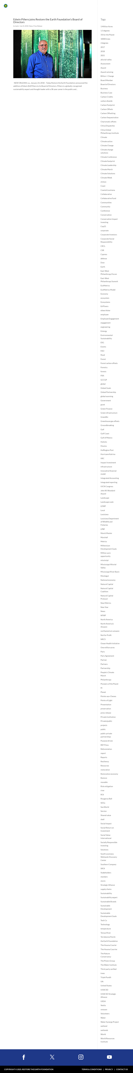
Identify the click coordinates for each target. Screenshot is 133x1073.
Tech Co (104, 920)
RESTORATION (102, 6)
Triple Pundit (106, 977)
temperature (106, 928)
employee (104, 314)
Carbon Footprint (108, 105)
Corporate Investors (109, 234)
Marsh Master (106, 533)
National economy (108, 580)
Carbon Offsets (107, 109)
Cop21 (103, 226)
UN (102, 981)
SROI (103, 868)
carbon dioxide (106, 101)
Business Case (106, 93)
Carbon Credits (107, 97)
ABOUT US (62, 6)
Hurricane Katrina (108, 454)
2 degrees (104, 43)
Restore (104, 778)
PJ (101, 688)
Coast (103, 186)
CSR (102, 250)
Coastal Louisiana (108, 190)
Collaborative (106, 194)
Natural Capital (107, 584)
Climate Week (106, 177)
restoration (105, 770)
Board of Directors (108, 84)
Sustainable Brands (108, 901)
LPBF (103, 529)
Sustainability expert (109, 897)
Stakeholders (106, 872)
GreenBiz (104, 417)
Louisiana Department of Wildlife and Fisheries (110, 521)
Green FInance (106, 409)
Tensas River (106, 933)
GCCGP (104, 380)
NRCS (103, 639)
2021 (103, 55)
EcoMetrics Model (108, 290)
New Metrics (106, 603)
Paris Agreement (107, 656)
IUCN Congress (107, 486)
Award (103, 68)
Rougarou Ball (106, 798)
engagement (106, 323)
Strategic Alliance (108, 885)
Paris (103, 651)
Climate (104, 137)
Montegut (105, 576)
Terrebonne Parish (108, 937)
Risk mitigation (107, 786)
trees (103, 973)
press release (106, 713)
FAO (102, 351)
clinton (103, 182)
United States (106, 985)
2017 (103, 47)
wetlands (104, 1030)
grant (103, 404)
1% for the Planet (107, 35)
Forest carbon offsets (109, 363)
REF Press (105, 745)
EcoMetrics (105, 285)
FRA (102, 375)
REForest (91, 6)
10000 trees (105, 39)
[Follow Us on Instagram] (81, 1059)
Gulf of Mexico (106, 438)
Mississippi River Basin (110, 572)
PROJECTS (115, 6)
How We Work (77, 6)
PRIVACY (109, 1069)
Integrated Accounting (110, 478)
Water (103, 1018)
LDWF (103, 506)
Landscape (105, 498)
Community (105, 206)
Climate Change (107, 145)
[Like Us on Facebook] (24, 1059)
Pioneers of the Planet (109, 684)
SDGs (103, 803)
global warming (107, 396)
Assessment (105, 63)
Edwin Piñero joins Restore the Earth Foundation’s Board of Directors (48, 21)
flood (103, 355)
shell (102, 819)
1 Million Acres (107, 26)
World (103, 1034)
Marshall (104, 537)
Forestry (104, 367)
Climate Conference (109, 157)
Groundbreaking (107, 425)
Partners (104, 664)
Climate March (107, 169)
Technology (105, 924)
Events (103, 347)
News (31, 26)
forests (103, 371)
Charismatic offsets (108, 121)
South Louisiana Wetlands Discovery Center (109, 857)
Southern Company (108, 864)
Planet (103, 692)
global (103, 384)
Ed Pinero (104, 306)
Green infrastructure (109, 413)
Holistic (104, 442)
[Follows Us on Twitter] (52, 1059)
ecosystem (105, 298)
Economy (104, 294)
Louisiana (104, 514)
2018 (103, 51)
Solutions (104, 849)
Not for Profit (106, 635)
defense (104, 258)
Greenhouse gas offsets (110, 421)
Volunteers (105, 1013)
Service (104, 811)
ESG (102, 342)
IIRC (102, 458)
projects (104, 725)
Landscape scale (107, 502)
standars (104, 877)
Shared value (106, 815)
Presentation (106, 704)
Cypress (104, 254)
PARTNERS (126, 6)
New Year (104, 607)
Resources (105, 765)
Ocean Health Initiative (110, 643)
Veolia (103, 1005)
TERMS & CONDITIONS (92, 1069)
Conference (105, 211)
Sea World (105, 807)
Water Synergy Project (110, 1022)
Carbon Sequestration (109, 117)
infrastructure (106, 466)
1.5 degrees (105, 30)
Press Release (37, 26)
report (103, 753)
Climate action (106, 141)
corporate (105, 230)
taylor (17, 26)
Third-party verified (108, 969)
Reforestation (106, 749)
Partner (104, 660)
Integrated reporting (109, 482)
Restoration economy (109, 774)
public (103, 729)
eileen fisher (105, 310)
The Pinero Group (108, 961)
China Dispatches (108, 126)
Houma (104, 446)
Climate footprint (108, 161)
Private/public (106, 721)
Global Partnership (108, 392)
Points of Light (106, 700)
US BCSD (104, 990)
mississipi (105, 560)
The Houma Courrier (109, 949)
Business (104, 88)
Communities (106, 202)
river (102, 790)
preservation (106, 708)
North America (107, 619)
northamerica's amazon (110, 631)
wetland (104, 1026)
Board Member (107, 80)
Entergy (104, 331)
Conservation (106, 215)
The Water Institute (109, 965)
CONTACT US (122, 1069)
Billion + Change (107, 76)
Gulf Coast (105, 433)
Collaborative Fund (108, 198)
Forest (103, 359)
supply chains (106, 889)
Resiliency (105, 761)
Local (103, 510)
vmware (104, 1009)
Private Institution (108, 717)
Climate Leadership (108, 165)
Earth (103, 267)
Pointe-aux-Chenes (108, 696)
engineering (105, 327)
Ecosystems (105, 302)
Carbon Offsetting (108, 113)
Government (106, 400)
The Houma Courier (109, 945)
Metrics (104, 541)
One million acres (108, 647)
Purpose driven (107, 741)
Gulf (102, 429)
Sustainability (106, 893)
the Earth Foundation (109, 941)
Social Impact (106, 823)
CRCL (103, 246)
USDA (103, 1001)
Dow (103, 262)
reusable (104, 782)
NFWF (103, 615)
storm (103, 881)
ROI (102, 794)
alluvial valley (106, 59)
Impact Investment (108, 462)
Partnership (105, 668)
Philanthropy (106, 679)
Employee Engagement (110, 319)
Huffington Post (107, 450)
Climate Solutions (108, 173)
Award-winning (107, 72)
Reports (104, 757)
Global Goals (106, 388)
